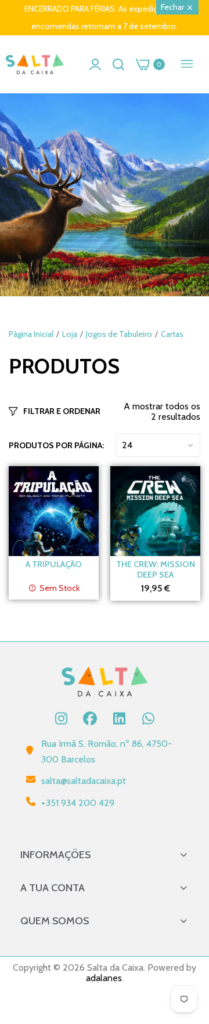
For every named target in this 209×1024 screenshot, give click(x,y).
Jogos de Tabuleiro (119, 334)
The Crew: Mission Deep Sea (155, 569)
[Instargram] (61, 718)
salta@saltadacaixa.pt (83, 780)
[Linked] (119, 718)
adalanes (104, 977)
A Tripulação (54, 564)
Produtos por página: (56, 445)
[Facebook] (90, 718)
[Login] (95, 64)
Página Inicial (31, 334)
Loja (69, 334)
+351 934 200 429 (77, 802)
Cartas (172, 334)
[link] (104, 194)
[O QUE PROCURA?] (118, 64)
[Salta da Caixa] (35, 65)
